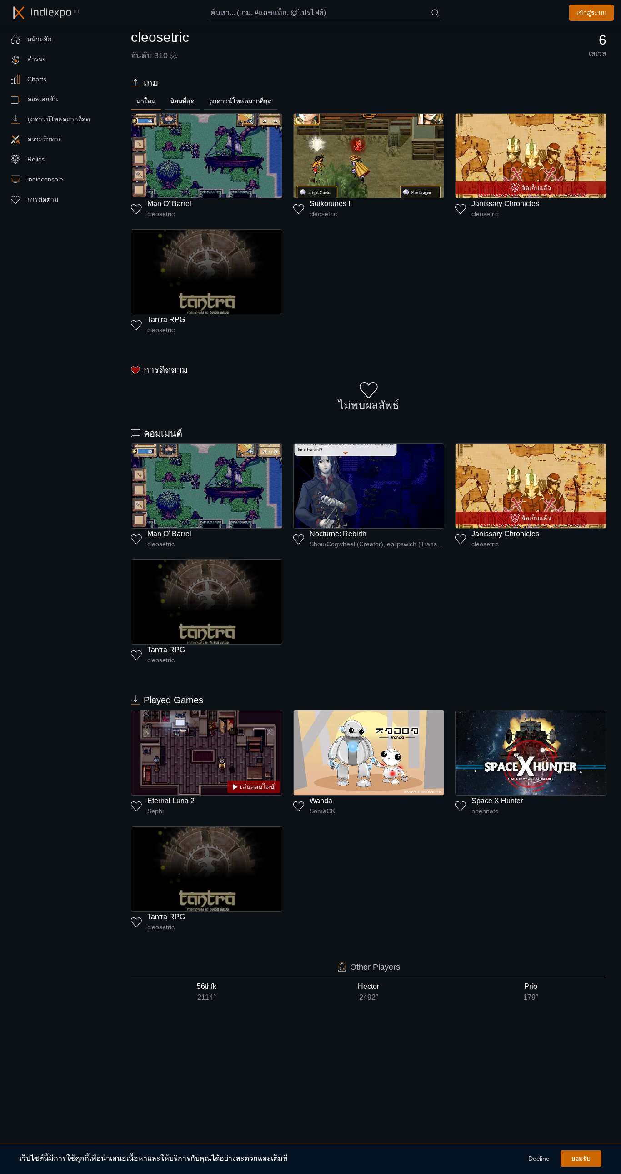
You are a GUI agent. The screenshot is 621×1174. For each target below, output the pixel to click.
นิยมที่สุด (182, 101)
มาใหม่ (145, 101)
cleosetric (161, 213)
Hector (368, 992)
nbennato (485, 811)
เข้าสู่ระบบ (591, 12)
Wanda (321, 801)
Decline (539, 1158)
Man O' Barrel (169, 203)
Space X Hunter (497, 801)
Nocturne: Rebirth (338, 534)
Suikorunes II (331, 203)
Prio (530, 992)
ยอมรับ (581, 1158)
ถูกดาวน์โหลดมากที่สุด (240, 101)
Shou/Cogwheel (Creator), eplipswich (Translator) (377, 544)
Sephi (155, 811)
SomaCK (322, 811)
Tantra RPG (166, 319)
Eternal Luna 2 (171, 801)
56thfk (206, 992)
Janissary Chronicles (505, 203)
